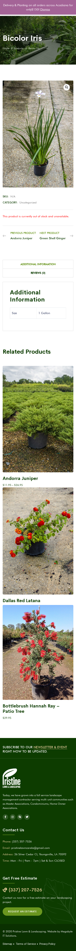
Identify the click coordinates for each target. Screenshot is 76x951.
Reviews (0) (38, 273)
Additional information (38, 264)
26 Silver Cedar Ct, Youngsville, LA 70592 (40, 854)
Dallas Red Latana (21, 600)
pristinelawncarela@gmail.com (30, 848)
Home (6, 48)
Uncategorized (28, 202)
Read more (38, 588)
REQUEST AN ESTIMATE (22, 911)
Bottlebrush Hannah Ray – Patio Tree (31, 708)
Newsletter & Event (50, 747)
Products (18, 48)
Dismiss (45, 9)
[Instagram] (12, 817)
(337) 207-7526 (22, 841)
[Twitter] (27, 817)
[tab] (38, 264)
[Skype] (20, 817)
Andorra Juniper (20, 478)
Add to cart (36, 693)
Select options (36, 466)
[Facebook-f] (5, 817)
